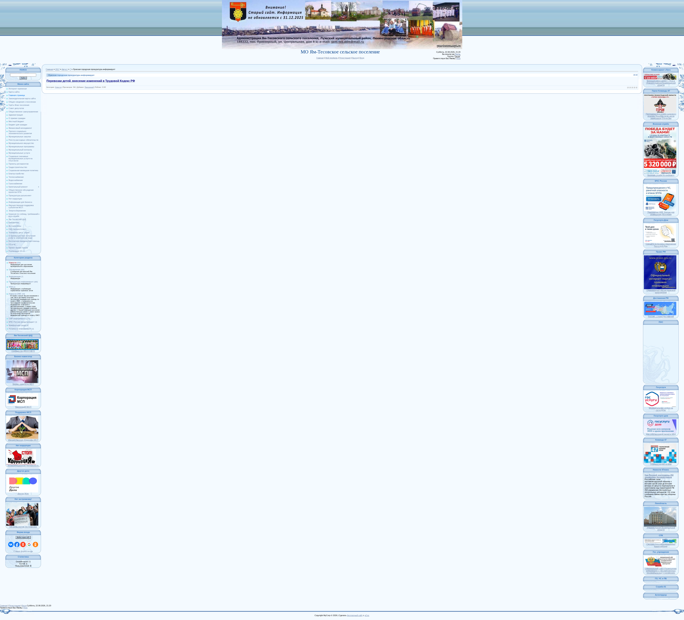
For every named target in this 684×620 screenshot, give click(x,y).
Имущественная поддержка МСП (23, 440)
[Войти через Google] (29, 544)
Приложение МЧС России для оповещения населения (660, 213)
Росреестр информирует (20, 329)
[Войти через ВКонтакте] (11, 544)
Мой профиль (331, 58)
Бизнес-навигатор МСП (23, 384)
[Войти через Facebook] (17, 544)
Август (65, 69)
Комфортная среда (17, 325)
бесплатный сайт (354, 615)
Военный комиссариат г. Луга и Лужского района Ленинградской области (661, 83)
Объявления (14, 270)
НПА (11, 287)
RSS (458, 58)
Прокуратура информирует (21, 282)
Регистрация (345, 58)
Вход (362, 58)
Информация (15, 276)
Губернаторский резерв (661, 464)
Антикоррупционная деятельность (23, 465)
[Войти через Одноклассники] (35, 544)
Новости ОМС (15, 294)
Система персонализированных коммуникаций (660, 545)
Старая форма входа (23, 551)
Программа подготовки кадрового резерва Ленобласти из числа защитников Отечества (661, 116)
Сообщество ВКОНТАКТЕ (23, 351)
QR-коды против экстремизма (23, 527)
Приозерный (89, 87)
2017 (57, 69)
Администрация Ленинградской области (661, 529)
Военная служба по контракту (660, 175)
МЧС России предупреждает (22, 322)
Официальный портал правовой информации (660, 291)
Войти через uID (23, 537)
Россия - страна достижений (661, 316)
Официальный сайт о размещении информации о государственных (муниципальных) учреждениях (661, 570)
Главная (320, 58)
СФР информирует (17, 318)
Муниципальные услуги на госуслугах (661, 409)
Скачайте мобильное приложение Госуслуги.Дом (661, 245)
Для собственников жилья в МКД (661, 434)
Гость (457, 54)
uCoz (367, 615)
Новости (12, 263)
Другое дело (23, 494)
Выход (355, 58)
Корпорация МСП (23, 407)
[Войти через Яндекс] (23, 544)
